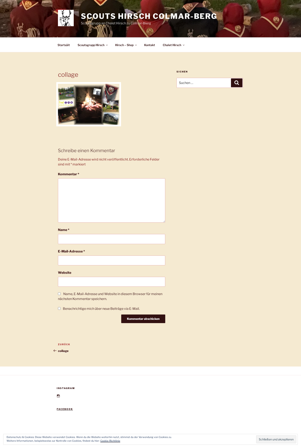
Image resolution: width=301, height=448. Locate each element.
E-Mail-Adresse (71, 251)
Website (64, 273)
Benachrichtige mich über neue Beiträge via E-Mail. (101, 309)
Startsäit (64, 45)
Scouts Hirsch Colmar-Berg (149, 16)
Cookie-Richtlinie (110, 440)
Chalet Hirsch (172, 45)
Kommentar (68, 174)
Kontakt (149, 45)
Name (63, 230)
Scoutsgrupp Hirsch (91, 45)
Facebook (65, 409)
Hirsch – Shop (124, 45)
